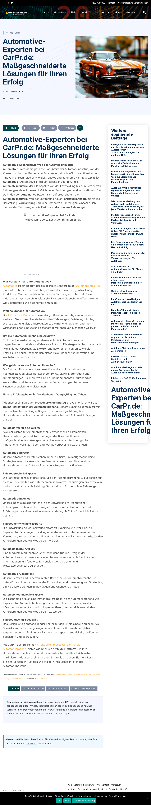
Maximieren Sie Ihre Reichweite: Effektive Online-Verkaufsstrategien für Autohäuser (128, 257)
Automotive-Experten (83, 688)
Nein (67, 800)
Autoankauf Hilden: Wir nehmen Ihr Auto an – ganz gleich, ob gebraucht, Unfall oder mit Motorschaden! (128, 325)
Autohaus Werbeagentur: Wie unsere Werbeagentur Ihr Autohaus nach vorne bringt (126, 370)
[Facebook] (5, 3)
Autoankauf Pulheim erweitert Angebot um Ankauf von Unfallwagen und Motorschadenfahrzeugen (126, 338)
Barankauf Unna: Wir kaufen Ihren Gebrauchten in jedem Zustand (126, 313)
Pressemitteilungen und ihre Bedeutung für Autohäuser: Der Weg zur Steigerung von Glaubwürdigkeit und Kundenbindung (127, 177)
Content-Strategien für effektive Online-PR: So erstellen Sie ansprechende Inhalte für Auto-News (128, 232)
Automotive (10, 285)
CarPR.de (31, 743)
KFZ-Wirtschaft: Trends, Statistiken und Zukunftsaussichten (123, 359)
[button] (144, 12)
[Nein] (147, 798)
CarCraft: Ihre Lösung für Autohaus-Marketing (124, 292)
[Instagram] (8, 3)
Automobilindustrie (88, 285)
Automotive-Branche (21, 315)
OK (59, 800)
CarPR (20, 91)
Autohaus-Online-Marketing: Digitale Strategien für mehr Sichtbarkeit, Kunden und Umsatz (126, 192)
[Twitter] (12, 3)
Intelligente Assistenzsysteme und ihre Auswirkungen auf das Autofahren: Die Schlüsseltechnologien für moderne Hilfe (127, 149)
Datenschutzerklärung (84, 800)
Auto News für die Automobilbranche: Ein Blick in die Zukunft (127, 269)
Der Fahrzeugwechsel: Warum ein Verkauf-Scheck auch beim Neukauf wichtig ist (127, 245)
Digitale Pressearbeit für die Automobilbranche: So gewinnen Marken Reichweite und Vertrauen (128, 219)
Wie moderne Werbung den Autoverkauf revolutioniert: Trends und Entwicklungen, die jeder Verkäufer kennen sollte (127, 205)
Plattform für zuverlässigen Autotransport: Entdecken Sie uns (126, 302)
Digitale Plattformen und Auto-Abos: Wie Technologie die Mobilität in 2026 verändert (127, 163)
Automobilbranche (33, 688)
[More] (80, 128)
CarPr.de (43, 678)
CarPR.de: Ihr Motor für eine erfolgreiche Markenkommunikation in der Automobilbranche (126, 281)
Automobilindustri (57, 688)
